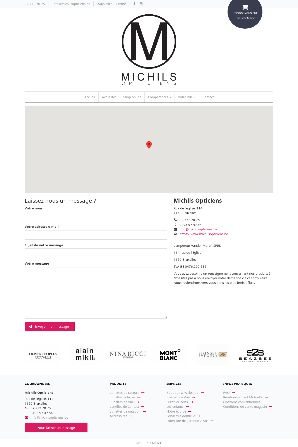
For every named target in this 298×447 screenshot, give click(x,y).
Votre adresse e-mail (42, 226)
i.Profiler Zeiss (177, 402)
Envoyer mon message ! (52, 326)
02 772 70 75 (35, 4)
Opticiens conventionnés (241, 402)
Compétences (158, 97)
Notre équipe (176, 411)
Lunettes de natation (125, 411)
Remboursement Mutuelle (242, 397)
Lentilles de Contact (124, 406)
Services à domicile (180, 416)
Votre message (37, 263)
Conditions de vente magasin (245, 406)
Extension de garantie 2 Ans (187, 420)
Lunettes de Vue (122, 402)
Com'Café (155, 443)
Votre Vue (186, 97)
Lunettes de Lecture (124, 392)
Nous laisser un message (56, 427)
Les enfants (174, 406)
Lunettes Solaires (122, 397)
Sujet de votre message (44, 245)
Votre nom (33, 208)
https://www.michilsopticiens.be (204, 234)
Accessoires (118, 416)
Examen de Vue (178, 397)
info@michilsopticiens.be (71, 4)
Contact (208, 97)
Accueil (89, 97)
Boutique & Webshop (182, 392)
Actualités (109, 97)
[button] (149, 145)
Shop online (132, 97)
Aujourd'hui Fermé (112, 4)
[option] (42, 354)
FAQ (226, 392)
